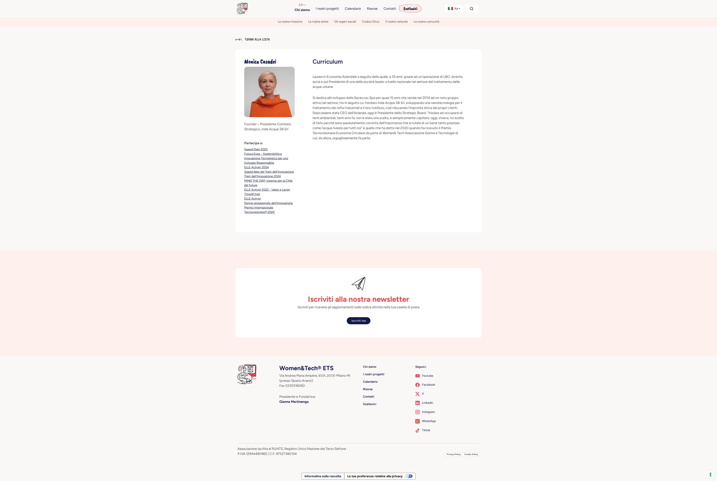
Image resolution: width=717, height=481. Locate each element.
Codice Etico (370, 21)
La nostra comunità (426, 21)
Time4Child (252, 194)
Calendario (353, 9)
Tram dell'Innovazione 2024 (262, 176)
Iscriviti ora (358, 320)
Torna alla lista (257, 39)
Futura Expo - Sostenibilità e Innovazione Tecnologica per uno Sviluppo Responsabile (266, 158)
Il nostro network (396, 21)
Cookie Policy (471, 454)
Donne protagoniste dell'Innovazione (268, 203)
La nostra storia (318, 21)
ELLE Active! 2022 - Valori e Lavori (267, 189)
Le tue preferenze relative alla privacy (375, 476)
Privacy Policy (454, 454)
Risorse (372, 9)
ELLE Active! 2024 (256, 167)
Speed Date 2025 (256, 149)
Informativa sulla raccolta (323, 476)
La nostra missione (290, 21)
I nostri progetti (327, 9)
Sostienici (410, 8)
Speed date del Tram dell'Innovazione (269, 172)
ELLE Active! (252, 198)
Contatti (390, 9)
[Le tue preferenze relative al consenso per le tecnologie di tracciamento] (710, 474)
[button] (454, 8)
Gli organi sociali (345, 21)
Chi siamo (302, 10)
